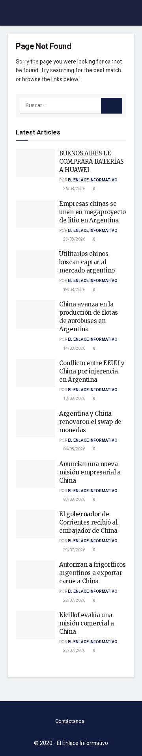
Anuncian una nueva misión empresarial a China (90, 472)
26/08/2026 (73, 189)
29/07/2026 (73, 550)
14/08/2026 (73, 348)
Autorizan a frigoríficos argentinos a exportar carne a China (92, 573)
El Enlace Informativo (93, 180)
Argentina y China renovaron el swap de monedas (90, 422)
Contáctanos (69, 721)
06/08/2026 (73, 449)
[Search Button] (111, 106)
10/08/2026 (73, 398)
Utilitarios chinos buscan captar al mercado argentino (87, 262)
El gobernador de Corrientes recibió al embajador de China (88, 522)
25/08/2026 (73, 239)
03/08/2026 (73, 499)
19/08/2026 (73, 290)
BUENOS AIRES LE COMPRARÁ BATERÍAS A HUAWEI (91, 161)
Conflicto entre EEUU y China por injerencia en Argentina (91, 371)
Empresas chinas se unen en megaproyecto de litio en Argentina (92, 212)
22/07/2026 (73, 600)
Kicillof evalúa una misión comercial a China (86, 623)
